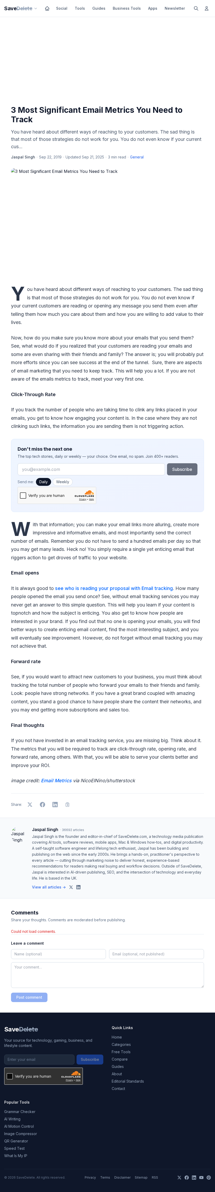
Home (117, 1037)
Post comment (29, 997)
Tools (80, 8)
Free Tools (121, 1052)
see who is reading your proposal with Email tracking (114, 588)
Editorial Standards (128, 1081)
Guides (98, 8)
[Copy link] (67, 804)
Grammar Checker (19, 1111)
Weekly (62, 482)
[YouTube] (201, 1177)
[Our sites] (36, 8)
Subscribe (182, 469)
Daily (43, 482)
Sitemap (141, 1177)
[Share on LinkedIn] (55, 804)
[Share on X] (30, 804)
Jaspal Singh (23, 157)
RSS (155, 1177)
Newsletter (175, 8)
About (117, 1074)
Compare (120, 1059)
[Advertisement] (107, 62)
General (137, 157)
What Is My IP (15, 1155)
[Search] (196, 8)
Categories (121, 1044)
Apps (152, 8)
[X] (179, 1177)
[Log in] (206, 8)
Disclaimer (122, 1177)
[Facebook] (187, 1177)
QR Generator (16, 1141)
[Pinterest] (209, 1177)
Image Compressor (20, 1133)
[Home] (47, 8)
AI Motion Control (19, 1126)
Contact (118, 1088)
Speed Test (14, 1148)
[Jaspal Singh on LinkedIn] (78, 887)
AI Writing (12, 1119)
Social (61, 8)
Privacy (90, 1177)
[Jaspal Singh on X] (71, 887)
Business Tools (127, 8)
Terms (105, 1177)
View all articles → (49, 887)
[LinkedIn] (194, 1177)
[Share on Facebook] (42, 804)
